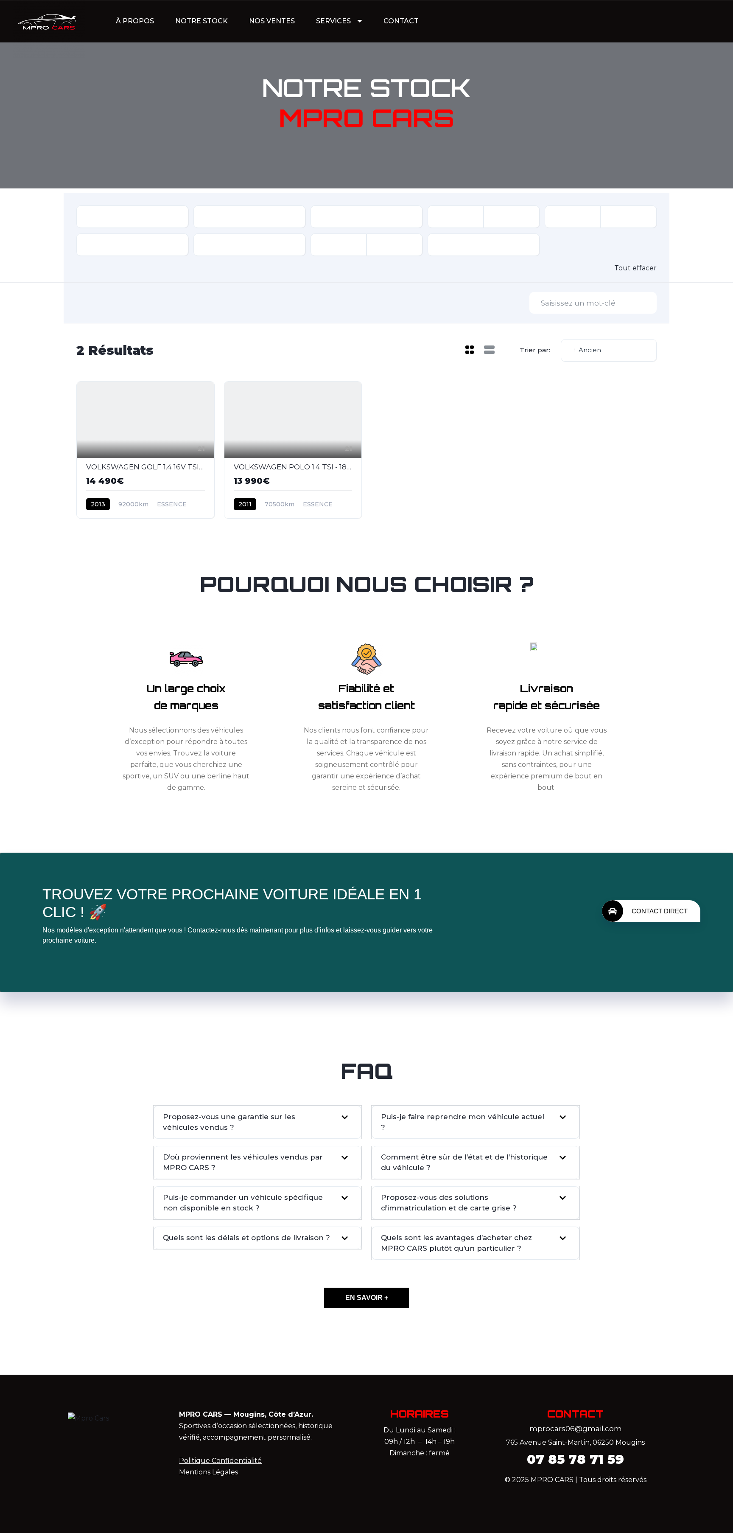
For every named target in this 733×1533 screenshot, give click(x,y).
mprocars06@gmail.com (575, 1428)
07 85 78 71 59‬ (575, 1459)
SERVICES (333, 21)
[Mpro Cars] (49, 21)
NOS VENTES (272, 21)
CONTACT (401, 21)
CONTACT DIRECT (660, 911)
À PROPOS (135, 21)
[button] (257, 1122)
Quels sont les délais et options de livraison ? (246, 1237)
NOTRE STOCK (201, 21)
